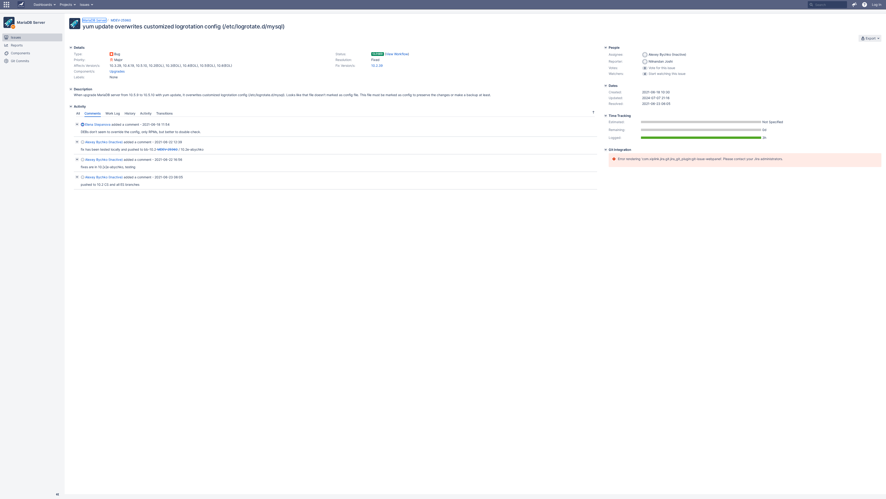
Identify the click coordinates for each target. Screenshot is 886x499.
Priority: (79, 60)
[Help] (864, 4)
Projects (66, 4)
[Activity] (70, 106)
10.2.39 (377, 65)
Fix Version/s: (345, 65)
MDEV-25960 (121, 20)
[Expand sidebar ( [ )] (57, 494)
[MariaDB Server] (9, 22)
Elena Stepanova (98, 124)
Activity (146, 113)
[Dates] (605, 85)
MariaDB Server (31, 22)
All (78, 113)
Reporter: (616, 61)
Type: (78, 54)
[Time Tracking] (605, 115)
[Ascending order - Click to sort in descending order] (593, 112)
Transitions (164, 113)
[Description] (70, 89)
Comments (92, 113)
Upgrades (117, 71)
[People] (605, 47)
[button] (6, 4)
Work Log (112, 113)
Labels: (79, 77)
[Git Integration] (605, 149)
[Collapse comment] (77, 124)
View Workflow (397, 54)
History (130, 113)
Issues (84, 4)
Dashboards (43, 4)
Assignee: (616, 54)
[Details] (70, 47)
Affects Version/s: (87, 65)
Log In (876, 4)
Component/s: (84, 71)
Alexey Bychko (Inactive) (104, 142)
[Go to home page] (21, 4)
